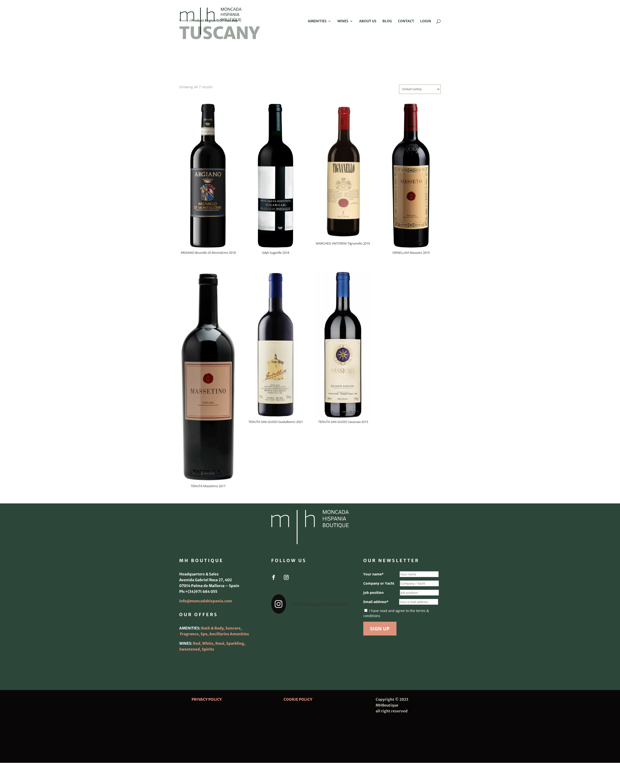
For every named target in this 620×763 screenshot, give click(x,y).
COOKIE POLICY (298, 699)
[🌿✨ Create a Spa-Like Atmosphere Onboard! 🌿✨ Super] (283, 658)
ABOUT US (367, 21)
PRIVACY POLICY (207, 699)
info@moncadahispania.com (205, 601)
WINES (342, 21)
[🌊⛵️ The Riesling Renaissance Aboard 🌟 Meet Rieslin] (310, 626)
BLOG (387, 21)
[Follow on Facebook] (274, 577)
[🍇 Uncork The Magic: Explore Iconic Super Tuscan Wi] (310, 658)
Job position (373, 592)
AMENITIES (317, 21)
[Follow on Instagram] (286, 577)
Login (425, 21)
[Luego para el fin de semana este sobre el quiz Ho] (283, 626)
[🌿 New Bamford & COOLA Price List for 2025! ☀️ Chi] (310, 642)
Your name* (373, 574)
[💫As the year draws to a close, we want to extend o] (337, 642)
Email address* (375, 601)
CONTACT (406, 21)
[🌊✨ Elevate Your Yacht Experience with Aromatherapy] (337, 658)
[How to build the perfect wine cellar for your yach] (337, 626)
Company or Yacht (378, 583)
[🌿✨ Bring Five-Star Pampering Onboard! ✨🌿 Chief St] (283, 642)
